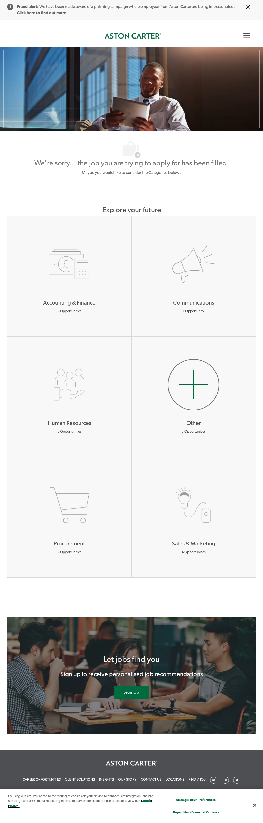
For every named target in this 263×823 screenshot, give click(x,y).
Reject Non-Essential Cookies (196, 812)
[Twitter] (225, 780)
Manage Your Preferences (196, 800)
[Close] (254, 805)
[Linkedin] (213, 780)
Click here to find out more (41, 13)
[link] (133, 36)
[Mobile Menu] (246, 35)
